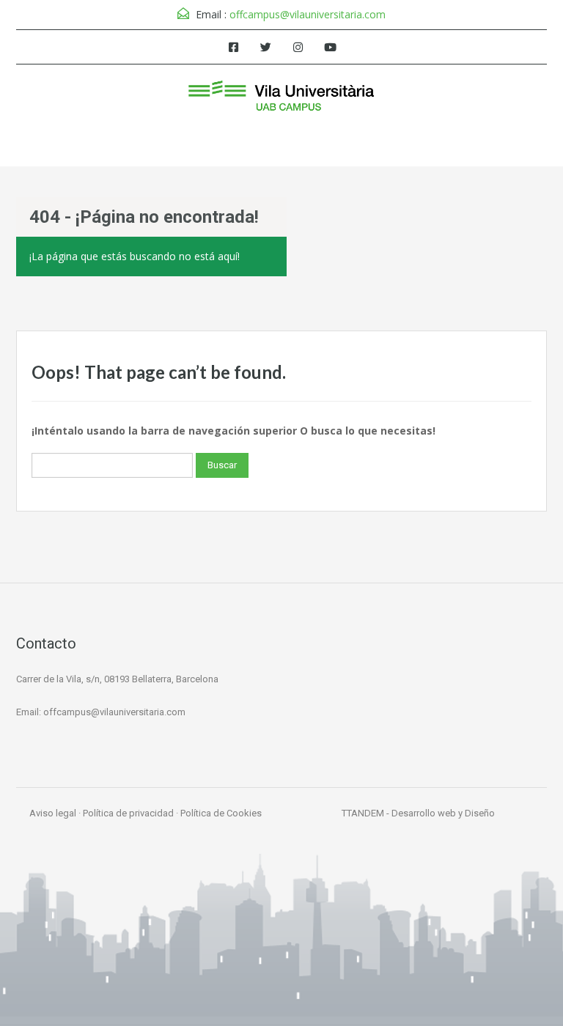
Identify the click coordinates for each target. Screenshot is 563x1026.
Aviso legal (52, 813)
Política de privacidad (128, 813)
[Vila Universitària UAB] (281, 98)
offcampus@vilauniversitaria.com (307, 14)
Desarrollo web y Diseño (443, 813)
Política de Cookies (221, 813)
